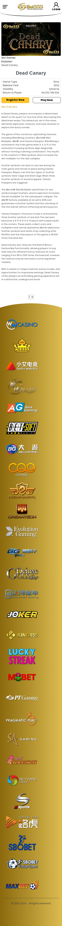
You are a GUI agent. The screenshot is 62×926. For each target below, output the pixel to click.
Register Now (15, 100)
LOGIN (56, 9)
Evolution (6, 61)
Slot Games (8, 57)
